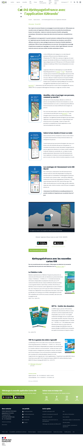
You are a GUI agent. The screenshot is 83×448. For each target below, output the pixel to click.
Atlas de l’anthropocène (42, 2)
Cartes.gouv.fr (64, 2)
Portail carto (27, 417)
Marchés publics (66, 422)
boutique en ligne (60, 266)
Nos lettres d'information (68, 414)
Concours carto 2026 (56, 2)
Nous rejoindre (66, 417)
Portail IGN (26, 419)
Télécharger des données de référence (50, 424)
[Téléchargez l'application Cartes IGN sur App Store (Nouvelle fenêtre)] (19, 397)
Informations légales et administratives (71, 419)
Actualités (25, 2)
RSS (73, 431)
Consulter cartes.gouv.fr (47, 411)
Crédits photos (67, 431)
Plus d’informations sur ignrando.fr (38, 250)
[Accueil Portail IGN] (4, 2)
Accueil (30, 19)
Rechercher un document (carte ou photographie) (50, 420)
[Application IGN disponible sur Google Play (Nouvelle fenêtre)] (7, 397)
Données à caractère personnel (44, 431)
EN (71, 2)
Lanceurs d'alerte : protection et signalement (70, 426)
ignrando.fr (31, 85)
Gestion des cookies (57, 431)
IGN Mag (30, 2)
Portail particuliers (28, 411)
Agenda (18, 2)
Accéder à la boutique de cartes (49, 414)
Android (58, 71)
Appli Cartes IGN (50, 2)
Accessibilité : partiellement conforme (18, 431)
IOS (63, 71)
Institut (12, 2)
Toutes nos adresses (6, 421)
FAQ (63, 411)
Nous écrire (4, 424)
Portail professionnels (29, 414)
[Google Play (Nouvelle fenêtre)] (42, 243)
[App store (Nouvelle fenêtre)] (58, 243)
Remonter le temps (46, 417)
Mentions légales (32, 431)
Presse (35, 2)
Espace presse (37, 19)
